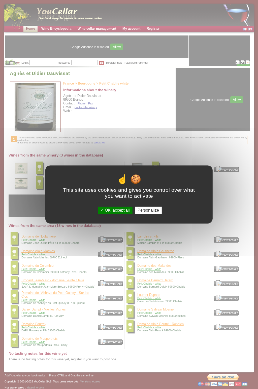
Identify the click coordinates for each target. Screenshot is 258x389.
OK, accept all (117, 210)
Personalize (148, 210)
